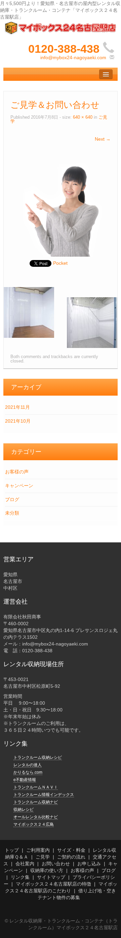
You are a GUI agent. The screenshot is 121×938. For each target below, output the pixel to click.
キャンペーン (19, 485)
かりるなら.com (27, 772)
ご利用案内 (38, 850)
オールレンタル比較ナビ (35, 817)
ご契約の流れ (71, 857)
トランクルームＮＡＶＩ (35, 787)
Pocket (60, 263)
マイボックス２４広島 (33, 824)
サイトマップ (51, 877)
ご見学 (43, 857)
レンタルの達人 (27, 765)
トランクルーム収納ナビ (35, 802)
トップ (12, 850)
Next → (103, 139)
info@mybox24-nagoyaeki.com (73, 57)
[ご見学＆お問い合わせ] (60, 206)
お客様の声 (17, 471)
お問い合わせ (56, 863)
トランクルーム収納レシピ (37, 757)
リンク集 (20, 877)
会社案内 (24, 863)
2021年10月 (18, 421)
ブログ (12, 499)
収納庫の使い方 (46, 870)
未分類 (12, 513)
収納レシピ (23, 809)
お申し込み (89, 863)
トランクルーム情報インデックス (43, 794)
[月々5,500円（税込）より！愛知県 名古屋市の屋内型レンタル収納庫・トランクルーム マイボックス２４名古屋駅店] (60, 27)
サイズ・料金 (71, 850)
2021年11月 (17, 407)
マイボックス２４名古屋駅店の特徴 (53, 884)
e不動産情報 (24, 779)
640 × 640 (82, 117)
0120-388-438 (63, 48)
